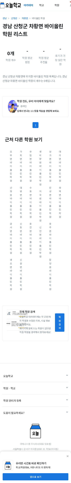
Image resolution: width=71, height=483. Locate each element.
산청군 (14, 18)
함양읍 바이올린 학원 (50, 274)
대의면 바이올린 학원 (60, 166)
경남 (4, 18)
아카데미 (29, 5)
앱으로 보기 (35, 476)
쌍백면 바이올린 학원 (60, 202)
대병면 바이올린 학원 (21, 202)
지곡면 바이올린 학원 (40, 206)
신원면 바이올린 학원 (21, 274)
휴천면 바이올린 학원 (31, 238)
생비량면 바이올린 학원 (40, 168)
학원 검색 (60, 322)
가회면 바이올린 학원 (21, 166)
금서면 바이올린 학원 (11, 238)
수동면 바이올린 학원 (31, 202)
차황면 (25, 18)
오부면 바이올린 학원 (11, 166)
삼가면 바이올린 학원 (50, 166)
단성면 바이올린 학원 (50, 202)
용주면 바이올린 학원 (50, 238)
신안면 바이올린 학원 (40, 242)
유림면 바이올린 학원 (31, 166)
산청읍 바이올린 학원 (11, 202)
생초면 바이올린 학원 (11, 274)
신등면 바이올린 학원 (21, 238)
